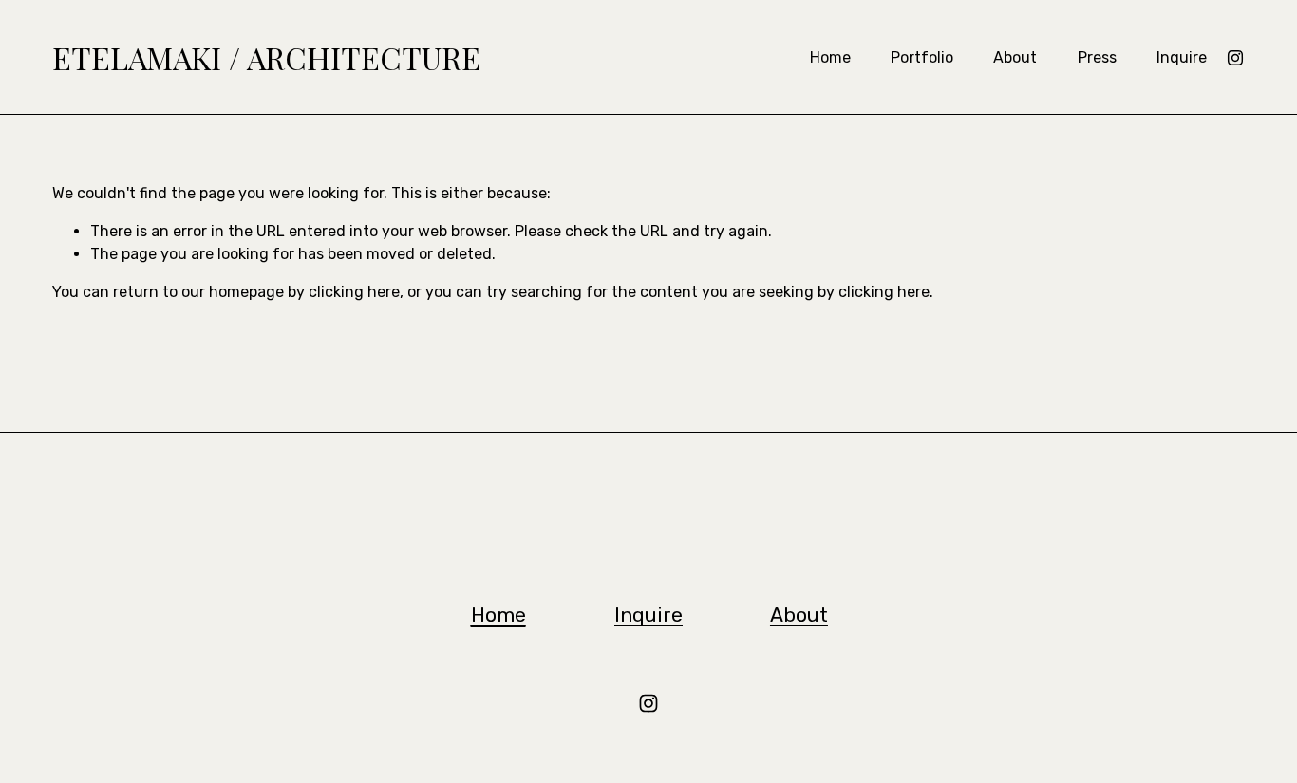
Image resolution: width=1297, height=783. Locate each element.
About (1015, 57)
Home (830, 57)
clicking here (354, 292)
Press (1097, 57)
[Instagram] (1235, 57)
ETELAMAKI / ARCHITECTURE (266, 57)
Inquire (1181, 57)
